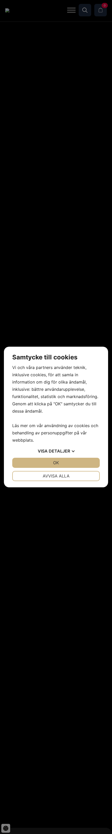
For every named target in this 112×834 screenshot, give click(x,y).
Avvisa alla (56, 475)
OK (56, 462)
